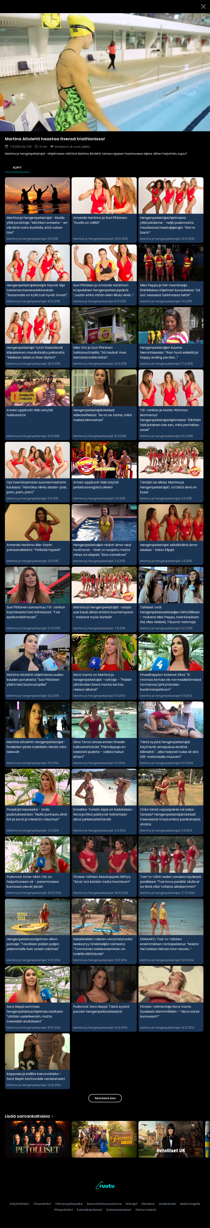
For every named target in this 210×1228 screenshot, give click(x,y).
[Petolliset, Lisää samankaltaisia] (37, 1139)
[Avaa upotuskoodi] (202, 18)
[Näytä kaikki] (105, 1138)
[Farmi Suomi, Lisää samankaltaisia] (104, 1139)
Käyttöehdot (19, 1204)
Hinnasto (148, 1204)
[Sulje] (203, 6)
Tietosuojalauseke (69, 1204)
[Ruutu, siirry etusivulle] (105, 1186)
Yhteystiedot (63, 1210)
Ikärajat (131, 1204)
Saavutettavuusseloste (104, 1204)
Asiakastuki (167, 1204)
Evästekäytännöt (89, 1210)
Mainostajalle (190, 1204)
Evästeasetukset (118, 1210)
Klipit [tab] (17, 168)
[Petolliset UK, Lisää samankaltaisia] (170, 1139)
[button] (105, 72)
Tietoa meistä (145, 1210)
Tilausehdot (42, 1204)
